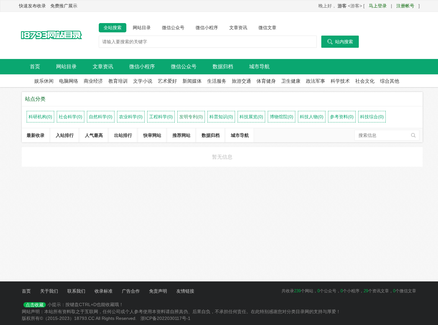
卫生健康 (290, 81)
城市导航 (259, 66)
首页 (35, 66)
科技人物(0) (312, 116)
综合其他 (389, 81)
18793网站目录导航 (51, 35)
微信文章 (267, 27)
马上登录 (378, 5)
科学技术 (340, 81)
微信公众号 (173, 27)
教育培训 (118, 81)
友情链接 (185, 291)
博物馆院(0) (281, 116)
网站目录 (142, 27)
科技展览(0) (251, 116)
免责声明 (158, 291)
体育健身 (266, 81)
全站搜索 (113, 27)
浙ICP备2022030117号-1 (165, 318)
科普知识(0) (221, 116)
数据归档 (223, 66)
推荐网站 (181, 135)
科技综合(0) (372, 116)
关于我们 (49, 291)
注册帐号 (405, 5)
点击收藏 (35, 304)
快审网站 (152, 135)
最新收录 (36, 135)
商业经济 (93, 81)
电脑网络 (68, 81)
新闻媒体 (192, 81)
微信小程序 (207, 27)
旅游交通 (241, 81)
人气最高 (94, 135)
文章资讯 (238, 27)
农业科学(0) (131, 116)
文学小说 (142, 81)
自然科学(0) (101, 116)
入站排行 (65, 135)
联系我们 (76, 291)
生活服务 (216, 81)
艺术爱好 (167, 81)
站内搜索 (340, 42)
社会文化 (365, 81)
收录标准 (104, 291)
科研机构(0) (40, 116)
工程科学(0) (161, 116)
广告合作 (131, 291)
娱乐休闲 (44, 81)
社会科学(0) (70, 116)
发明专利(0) (191, 116)
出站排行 (123, 135)
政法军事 (315, 81)
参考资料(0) (342, 116)
